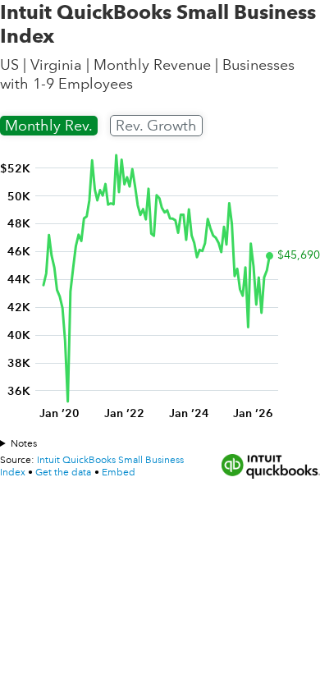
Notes (24, 444)
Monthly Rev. (49, 126)
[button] (118, 472)
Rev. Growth (156, 126)
